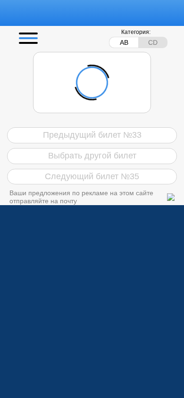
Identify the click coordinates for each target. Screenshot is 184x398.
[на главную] (62, 12)
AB (124, 42)
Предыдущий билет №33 (92, 135)
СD (153, 42)
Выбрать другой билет (92, 155)
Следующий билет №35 (92, 176)
